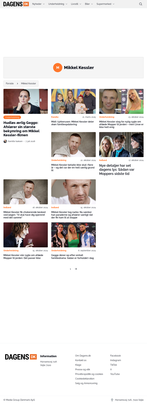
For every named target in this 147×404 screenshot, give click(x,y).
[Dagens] (16, 4)
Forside (10, 83)
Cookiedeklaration (84, 378)
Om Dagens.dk (83, 355)
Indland (103, 160)
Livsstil (74, 4)
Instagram (115, 360)
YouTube (115, 374)
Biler (87, 4)
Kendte (54, 117)
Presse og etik (82, 369)
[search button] (141, 4)
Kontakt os (80, 360)
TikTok (113, 365)
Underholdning (56, 4)
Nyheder (36, 4)
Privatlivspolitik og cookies (89, 374)
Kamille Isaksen (15, 141)
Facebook (115, 355)
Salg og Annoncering (86, 383)
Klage (78, 365)
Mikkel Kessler (28, 83)
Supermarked (104, 4)
